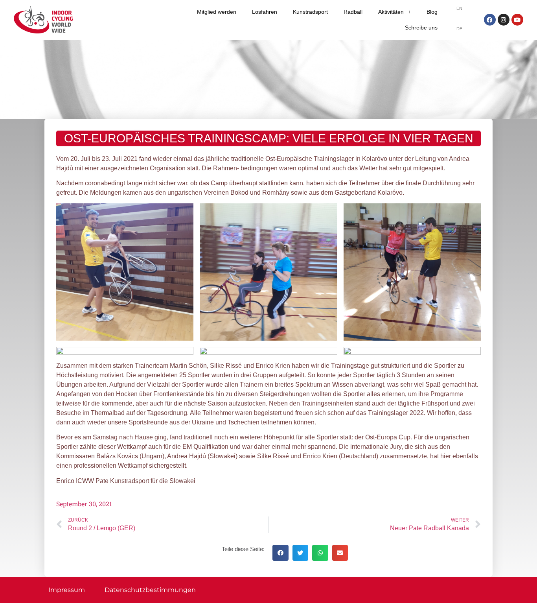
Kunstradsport (310, 12)
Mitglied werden (216, 12)
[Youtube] (517, 20)
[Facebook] (490, 20)
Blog (432, 12)
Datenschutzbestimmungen (150, 590)
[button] (280, 553)
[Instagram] (503, 20)
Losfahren (264, 12)
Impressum (66, 590)
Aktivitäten (391, 12)
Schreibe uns (421, 27)
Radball (353, 12)
